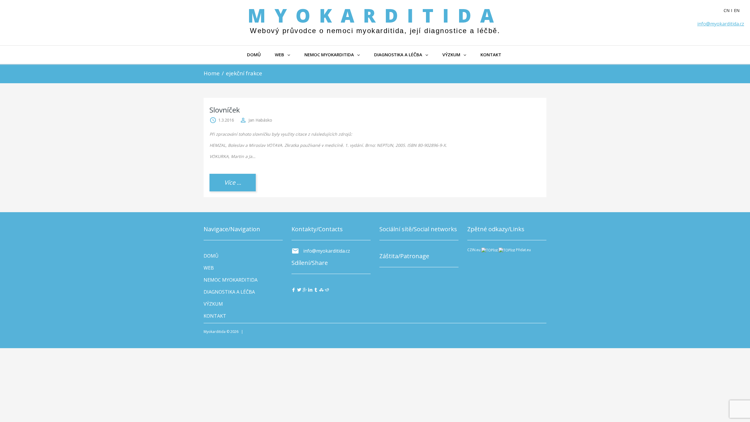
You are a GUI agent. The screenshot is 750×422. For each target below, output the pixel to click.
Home (212, 73)
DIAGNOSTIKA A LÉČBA (398, 54)
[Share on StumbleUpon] (321, 289)
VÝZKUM (451, 54)
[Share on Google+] (305, 289)
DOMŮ (254, 54)
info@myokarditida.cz (720, 24)
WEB (279, 54)
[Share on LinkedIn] (310, 289)
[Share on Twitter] (299, 289)
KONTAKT (490, 54)
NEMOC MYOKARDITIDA (329, 54)
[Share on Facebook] (294, 289)
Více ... (232, 182)
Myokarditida (375, 15)
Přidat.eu (523, 249)
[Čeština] (729, 10)
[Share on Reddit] (327, 289)
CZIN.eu (473, 249)
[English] (739, 10)
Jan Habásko (260, 120)
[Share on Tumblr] (316, 289)
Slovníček (224, 110)
